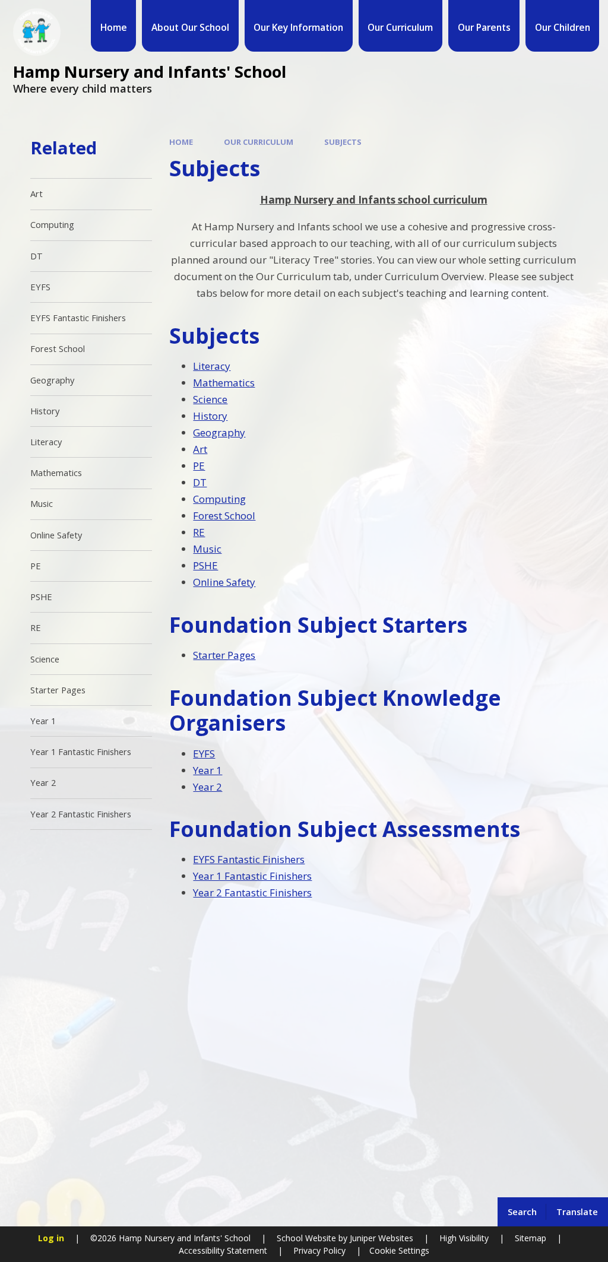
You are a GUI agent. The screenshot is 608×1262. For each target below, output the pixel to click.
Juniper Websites (380, 1238)
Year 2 (207, 787)
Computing (219, 499)
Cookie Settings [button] (399, 1250)
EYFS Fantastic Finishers (249, 859)
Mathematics (224, 382)
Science (210, 399)
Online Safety (224, 582)
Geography (219, 432)
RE (199, 532)
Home (181, 142)
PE (199, 466)
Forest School (224, 515)
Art (200, 449)
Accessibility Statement (223, 1250)
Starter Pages (224, 655)
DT (200, 482)
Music (207, 549)
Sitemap (530, 1238)
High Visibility (464, 1238)
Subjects (343, 142)
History (210, 416)
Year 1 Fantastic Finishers (252, 876)
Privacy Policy (319, 1250)
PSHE (205, 565)
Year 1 (207, 770)
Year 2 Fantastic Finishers (252, 892)
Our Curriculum (258, 142)
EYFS (204, 753)
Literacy (211, 366)
